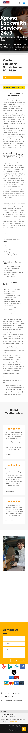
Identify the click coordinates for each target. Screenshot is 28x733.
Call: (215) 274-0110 (13, 77)
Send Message (18, 660)
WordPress (15, 731)
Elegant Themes (14, 729)
